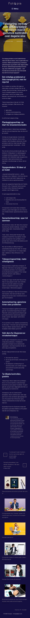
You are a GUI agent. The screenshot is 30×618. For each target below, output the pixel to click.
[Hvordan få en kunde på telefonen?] (15, 576)
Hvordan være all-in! (7, 537)
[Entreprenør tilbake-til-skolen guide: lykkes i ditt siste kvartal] (15, 554)
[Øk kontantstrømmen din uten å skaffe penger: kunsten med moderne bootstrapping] (15, 596)
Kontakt (24, 610)
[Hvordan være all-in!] (15, 534)
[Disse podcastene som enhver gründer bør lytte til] (15, 488)
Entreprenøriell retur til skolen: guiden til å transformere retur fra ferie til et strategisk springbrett (13, 515)
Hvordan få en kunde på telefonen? (11, 579)
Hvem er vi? (18, 610)
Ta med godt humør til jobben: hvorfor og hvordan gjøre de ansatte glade (17, 454)
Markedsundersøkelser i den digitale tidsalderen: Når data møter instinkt (11, 464)
